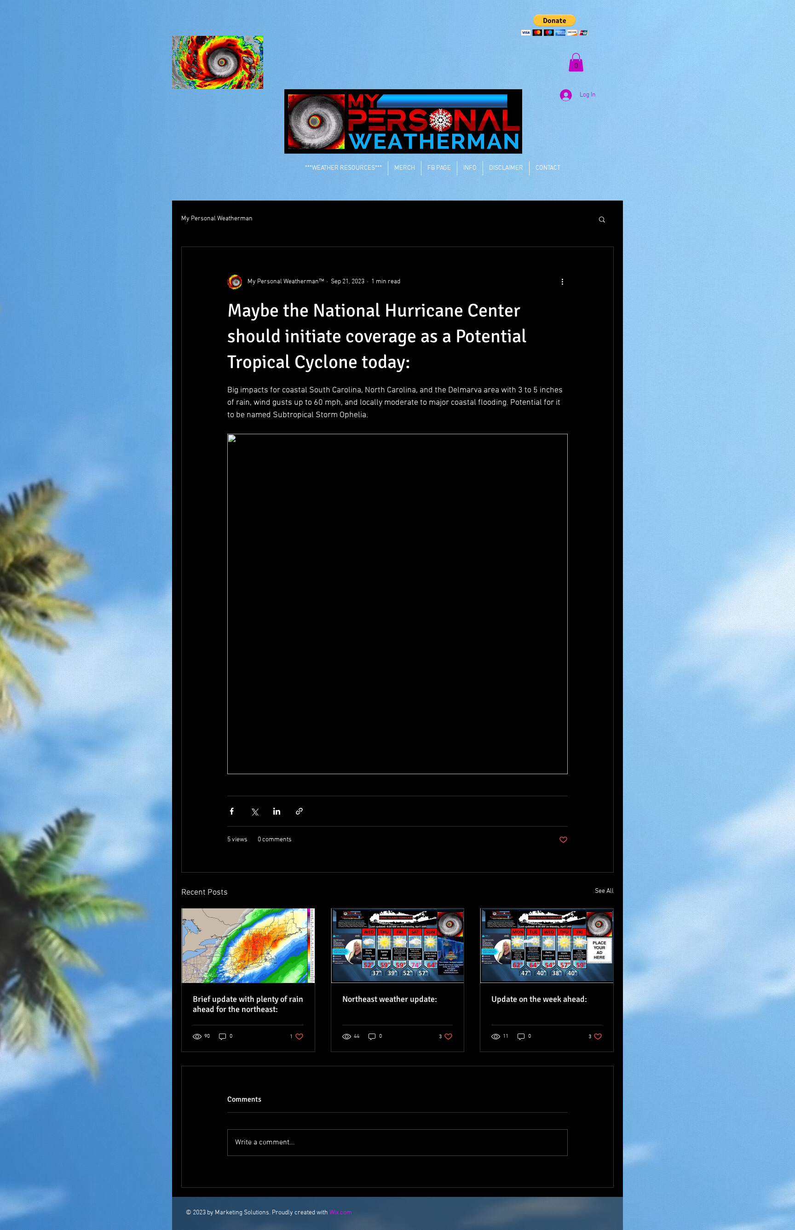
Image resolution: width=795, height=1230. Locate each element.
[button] (554, 25)
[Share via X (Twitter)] (254, 811)
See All (604, 891)
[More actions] (562, 281)
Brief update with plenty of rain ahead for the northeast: (248, 1004)
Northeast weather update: (389, 999)
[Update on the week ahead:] (546, 945)
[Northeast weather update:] (397, 945)
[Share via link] (299, 811)
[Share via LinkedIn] (276, 811)
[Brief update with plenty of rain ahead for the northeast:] (248, 945)
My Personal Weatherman (217, 219)
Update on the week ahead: (539, 999)
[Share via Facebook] (231, 811)
